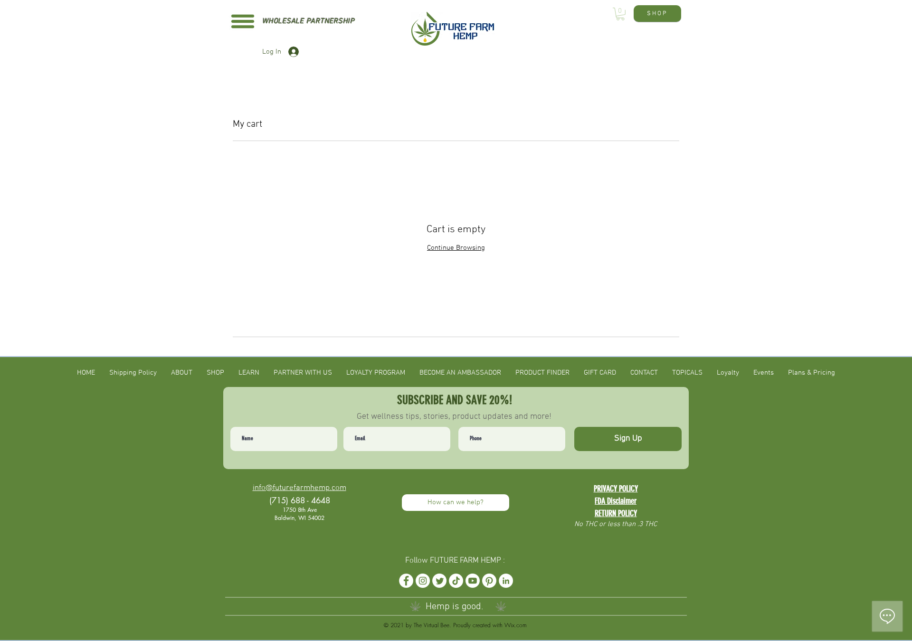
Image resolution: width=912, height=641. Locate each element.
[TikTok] (456, 581)
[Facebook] (406, 581)
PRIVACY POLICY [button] (616, 488)
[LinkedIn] (506, 581)
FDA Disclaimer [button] (615, 501)
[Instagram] (423, 581)
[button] (242, 21)
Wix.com (515, 625)
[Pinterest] (489, 581)
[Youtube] (473, 581)
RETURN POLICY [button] (616, 513)
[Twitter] (439, 581)
